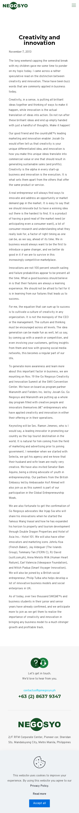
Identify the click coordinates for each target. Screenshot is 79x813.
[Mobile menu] (74, 5)
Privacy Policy (39, 786)
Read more (39, 794)
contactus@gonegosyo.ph (40, 690)
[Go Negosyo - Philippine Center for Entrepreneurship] (15, 5)
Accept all (39, 803)
